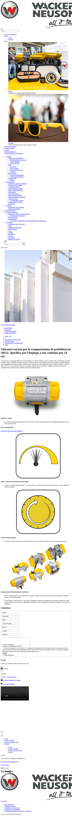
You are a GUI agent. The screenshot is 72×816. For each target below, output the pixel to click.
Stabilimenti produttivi (14, 227)
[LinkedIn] (10, 772)
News (10, 231)
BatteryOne (11, 204)
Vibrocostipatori (15, 161)
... (5, 338)
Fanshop (10, 39)
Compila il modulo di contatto (12, 680)
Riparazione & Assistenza (17, 216)
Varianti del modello (10, 331)
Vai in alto (4, 801)
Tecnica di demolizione (17, 175)
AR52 (6, 344)
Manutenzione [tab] (12, 431)
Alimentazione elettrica (17, 177)
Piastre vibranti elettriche (15, 190)
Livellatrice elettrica (14, 187)
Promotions (11, 234)
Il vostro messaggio (8, 644)
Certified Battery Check (15, 202)
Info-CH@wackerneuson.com (10, 761)
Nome (4, 612)
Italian (21, 153)
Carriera (6, 150)
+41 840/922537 (12, 677)
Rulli (9, 165)
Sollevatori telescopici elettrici (17, 197)
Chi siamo (9, 222)
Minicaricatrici (12, 173)
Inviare (5, 653)
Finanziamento (12, 219)
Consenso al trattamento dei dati (12, 646)
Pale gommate (14, 168)
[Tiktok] (12, 772)
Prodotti (8, 156)
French (17, 153)
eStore (10, 38)
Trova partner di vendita (8, 325)
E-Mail (4, 631)
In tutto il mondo (9, 148)
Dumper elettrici (13, 199)
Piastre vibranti (14, 163)
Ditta (4, 620)
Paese (4, 627)
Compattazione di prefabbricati (13, 343)
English (6, 153)
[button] (10, 151)
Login (6, 739)
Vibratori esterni (9, 341)
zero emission (10, 182)
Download (11, 237)
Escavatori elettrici (13, 194)
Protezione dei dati (9, 806)
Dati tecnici (7, 329)
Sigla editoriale (8, 804)
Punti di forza (8, 328)
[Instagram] (4, 772)
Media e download (10, 333)
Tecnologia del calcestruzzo (18, 160)
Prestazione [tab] (4, 431)
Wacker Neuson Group (11, 742)
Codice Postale (7, 623)
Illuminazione (12, 178)
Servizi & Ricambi (11, 212)
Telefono (5, 634)
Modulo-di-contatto (10, 146)
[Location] (2, 772)
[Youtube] (8, 772)
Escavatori (13, 166)
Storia (10, 226)
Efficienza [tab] (20, 431)
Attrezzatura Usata (9, 210)
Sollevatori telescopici (16, 170)
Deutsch (12, 153)
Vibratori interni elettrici (15, 185)
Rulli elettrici (12, 192)
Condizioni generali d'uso (12, 808)
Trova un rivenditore (10, 34)
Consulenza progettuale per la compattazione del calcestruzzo (28, 221)
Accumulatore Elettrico (17, 200)
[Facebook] (6, 772)
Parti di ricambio (13, 217)
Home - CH (8, 336)
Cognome (5, 616)
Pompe (12, 180)
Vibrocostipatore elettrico (15, 188)
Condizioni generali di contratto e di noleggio (17, 811)
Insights (10, 232)
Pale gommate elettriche (15, 195)
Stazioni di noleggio (14, 209)
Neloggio (9, 205)
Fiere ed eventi (12, 229)
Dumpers (13, 172)
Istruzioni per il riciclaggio (12, 809)
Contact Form (5, 765)
